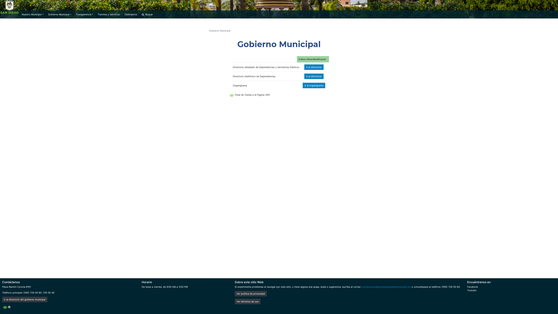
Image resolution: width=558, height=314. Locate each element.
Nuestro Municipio (32, 14)
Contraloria (131, 14)
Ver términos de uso (248, 301)
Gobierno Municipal (58, 14)
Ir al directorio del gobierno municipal (24, 299)
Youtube (471, 290)
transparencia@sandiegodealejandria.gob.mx (386, 286)
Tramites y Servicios (109, 14)
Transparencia (83, 14)
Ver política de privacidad (251, 293)
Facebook (472, 286)
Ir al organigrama (314, 85)
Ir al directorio (314, 67)
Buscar (149, 14)
